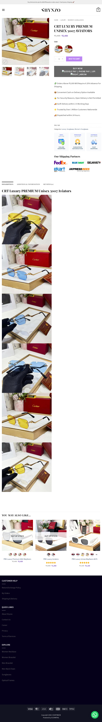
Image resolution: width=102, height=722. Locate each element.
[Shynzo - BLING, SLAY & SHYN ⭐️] (51, 10)
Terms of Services (9, 636)
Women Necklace (9, 651)
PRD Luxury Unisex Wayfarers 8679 (84, 559)
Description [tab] (7, 184)
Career (4, 625)
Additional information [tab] (28, 184)
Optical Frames (8, 680)
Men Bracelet (7, 663)
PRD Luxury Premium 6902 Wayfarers (17, 559)
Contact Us (6, 619)
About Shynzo (7, 614)
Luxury (63, 20)
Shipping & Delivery (9, 598)
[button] (3, 10)
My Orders (6, 593)
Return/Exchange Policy (11, 587)
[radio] (58, 49)
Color (56, 42)
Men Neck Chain (8, 669)
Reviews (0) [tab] (48, 184)
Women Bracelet (9, 657)
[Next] (45, 41)
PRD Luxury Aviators (51, 559)
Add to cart (74, 58)
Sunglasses (70, 129)
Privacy (5, 630)
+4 (96, 554)
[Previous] (6, 41)
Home (56, 20)
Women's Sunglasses (76, 20)
